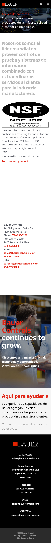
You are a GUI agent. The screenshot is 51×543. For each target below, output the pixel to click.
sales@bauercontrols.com (25, 458)
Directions (25, 477)
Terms (24, 535)
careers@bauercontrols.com (25, 515)
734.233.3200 (25, 492)
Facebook (26, 484)
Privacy (17, 535)
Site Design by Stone (25, 538)
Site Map (32, 535)
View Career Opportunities (20, 366)
